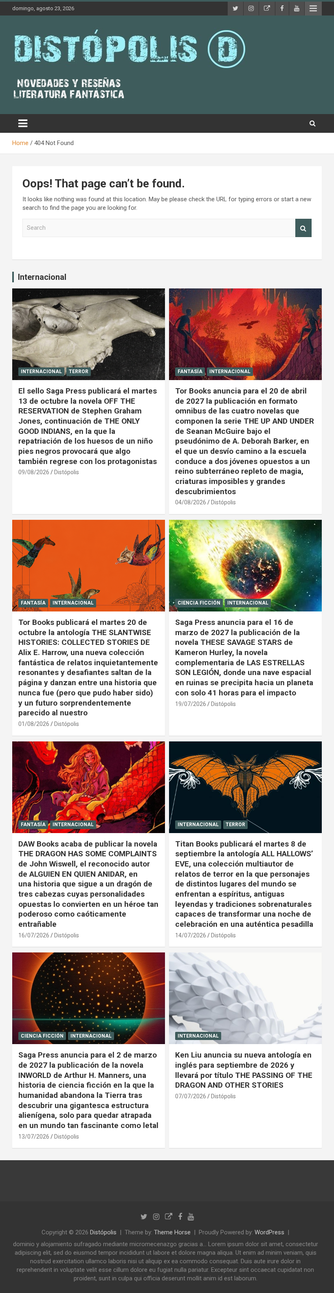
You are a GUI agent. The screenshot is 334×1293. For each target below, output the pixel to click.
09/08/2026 (33, 472)
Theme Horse (172, 1232)
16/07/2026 (33, 935)
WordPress (269, 1232)
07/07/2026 (190, 1096)
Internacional (42, 277)
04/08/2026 (190, 502)
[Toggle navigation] (22, 123)
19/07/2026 (190, 704)
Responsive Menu (313, 8)
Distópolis (66, 472)
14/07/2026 (190, 935)
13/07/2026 (33, 1136)
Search (303, 228)
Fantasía (190, 371)
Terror (78, 371)
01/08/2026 (33, 724)
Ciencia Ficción (199, 603)
